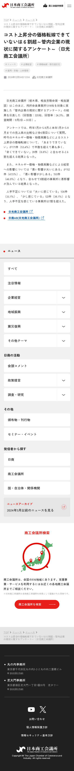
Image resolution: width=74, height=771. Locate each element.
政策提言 (14, 380)
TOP (64, 619)
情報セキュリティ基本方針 (37, 735)
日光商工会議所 (18, 211)
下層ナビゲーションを (63, 297)
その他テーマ (17, 340)
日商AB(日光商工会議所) (24, 218)
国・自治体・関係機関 (24, 488)
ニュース (14, 251)
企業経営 (14, 297)
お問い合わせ (37, 719)
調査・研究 (16, 394)
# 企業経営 (26, 64)
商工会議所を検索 (30, 604)
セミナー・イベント (22, 434)
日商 (11, 459)
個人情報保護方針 (37, 727)
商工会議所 (16, 474)
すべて (12, 268)
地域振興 (14, 312)
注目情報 (14, 283)
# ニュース (11, 64)
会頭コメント (17, 366)
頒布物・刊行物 (19, 420)
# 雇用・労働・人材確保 (17, 70)
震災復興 (14, 326)
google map (16, 672)
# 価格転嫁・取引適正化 (48, 64)
